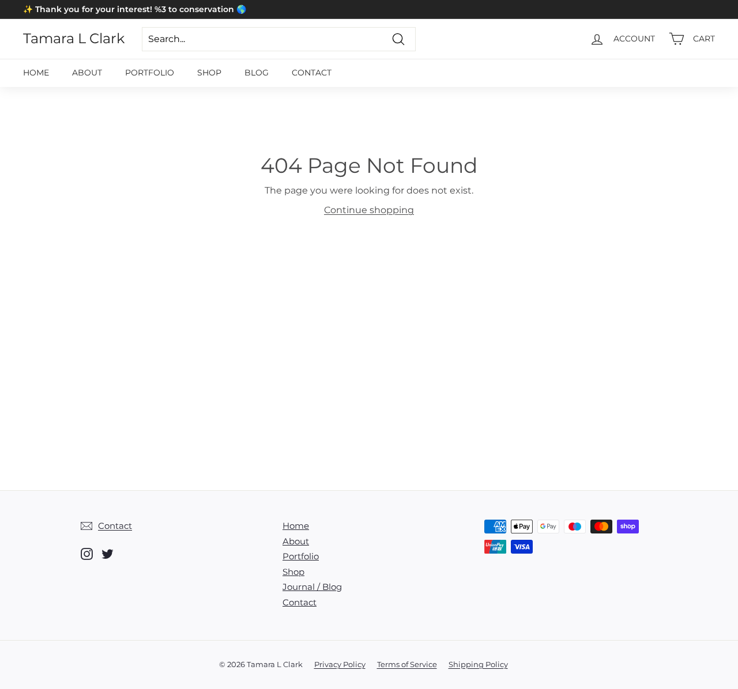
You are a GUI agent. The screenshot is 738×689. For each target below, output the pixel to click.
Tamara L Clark (74, 39)
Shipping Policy (478, 664)
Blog (256, 72)
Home (36, 72)
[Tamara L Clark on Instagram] (87, 554)
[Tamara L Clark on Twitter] (107, 554)
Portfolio (149, 72)
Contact (312, 72)
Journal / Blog (312, 586)
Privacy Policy (340, 664)
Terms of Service (407, 664)
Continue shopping (369, 210)
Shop (209, 72)
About (87, 72)
